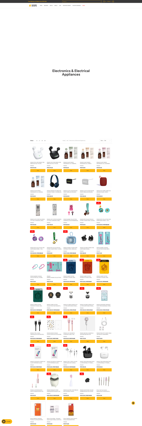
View (38, 170)
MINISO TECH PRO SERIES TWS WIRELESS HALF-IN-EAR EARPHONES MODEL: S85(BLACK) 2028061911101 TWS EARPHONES (54, 163)
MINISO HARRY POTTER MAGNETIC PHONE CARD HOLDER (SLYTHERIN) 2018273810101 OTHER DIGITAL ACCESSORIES (37, 305)
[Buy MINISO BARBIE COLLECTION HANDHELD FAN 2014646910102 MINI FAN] (71, 209)
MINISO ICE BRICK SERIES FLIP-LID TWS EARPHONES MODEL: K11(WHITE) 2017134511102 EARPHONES (70, 305)
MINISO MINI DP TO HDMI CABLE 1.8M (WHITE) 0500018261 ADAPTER (104, 334)
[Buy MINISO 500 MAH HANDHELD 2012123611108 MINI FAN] (87, 323)
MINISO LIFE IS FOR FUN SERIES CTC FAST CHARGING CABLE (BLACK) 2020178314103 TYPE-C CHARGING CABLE (37, 220)
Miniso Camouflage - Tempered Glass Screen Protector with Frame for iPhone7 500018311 (54, 419)
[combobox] (81, 1)
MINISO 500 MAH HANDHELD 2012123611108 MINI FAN (86, 334)
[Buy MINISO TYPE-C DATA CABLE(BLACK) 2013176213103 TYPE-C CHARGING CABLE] (37, 323)
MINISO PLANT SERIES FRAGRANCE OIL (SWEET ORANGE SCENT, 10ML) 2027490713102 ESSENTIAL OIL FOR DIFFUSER (87, 163)
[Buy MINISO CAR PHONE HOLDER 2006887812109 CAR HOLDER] (87, 380)
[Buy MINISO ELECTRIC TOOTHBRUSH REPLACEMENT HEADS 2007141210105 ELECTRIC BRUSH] (71, 380)
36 (42, 140)
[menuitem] (107, 1)
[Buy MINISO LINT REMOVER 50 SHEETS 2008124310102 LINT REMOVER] (37, 380)
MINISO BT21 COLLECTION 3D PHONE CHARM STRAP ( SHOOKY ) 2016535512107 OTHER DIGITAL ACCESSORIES (87, 220)
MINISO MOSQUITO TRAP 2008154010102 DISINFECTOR (53, 391)
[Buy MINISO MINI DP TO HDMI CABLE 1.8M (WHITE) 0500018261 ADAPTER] (104, 323)
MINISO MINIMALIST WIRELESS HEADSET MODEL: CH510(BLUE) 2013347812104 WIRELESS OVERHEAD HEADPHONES (54, 191)
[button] (133, 403)
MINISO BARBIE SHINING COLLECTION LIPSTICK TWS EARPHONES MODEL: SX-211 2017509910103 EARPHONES (54, 277)
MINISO (32, 165)
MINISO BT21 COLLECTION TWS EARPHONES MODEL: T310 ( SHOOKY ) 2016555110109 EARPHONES (104, 220)
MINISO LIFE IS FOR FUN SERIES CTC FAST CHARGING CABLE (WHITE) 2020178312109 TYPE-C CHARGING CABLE (54, 220)
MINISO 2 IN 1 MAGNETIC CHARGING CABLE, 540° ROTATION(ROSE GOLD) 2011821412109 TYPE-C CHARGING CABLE (69, 334)
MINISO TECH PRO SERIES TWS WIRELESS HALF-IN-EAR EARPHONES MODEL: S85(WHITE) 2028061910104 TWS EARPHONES (37, 163)
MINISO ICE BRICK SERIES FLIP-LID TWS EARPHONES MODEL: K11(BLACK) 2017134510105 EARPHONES (87, 305)
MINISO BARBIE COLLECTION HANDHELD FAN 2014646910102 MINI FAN (70, 220)
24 (39, 140)
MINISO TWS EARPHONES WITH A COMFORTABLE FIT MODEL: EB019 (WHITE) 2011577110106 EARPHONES (104, 362)
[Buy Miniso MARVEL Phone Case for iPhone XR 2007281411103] (71, 409)
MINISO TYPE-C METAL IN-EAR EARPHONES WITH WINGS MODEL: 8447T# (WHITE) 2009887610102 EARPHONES (70, 362)
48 (45, 140)
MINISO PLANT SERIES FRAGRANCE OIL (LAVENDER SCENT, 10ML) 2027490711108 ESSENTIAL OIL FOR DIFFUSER (103, 163)
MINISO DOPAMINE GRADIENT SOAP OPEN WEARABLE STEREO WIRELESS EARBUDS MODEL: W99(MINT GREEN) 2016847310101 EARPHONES (104, 305)
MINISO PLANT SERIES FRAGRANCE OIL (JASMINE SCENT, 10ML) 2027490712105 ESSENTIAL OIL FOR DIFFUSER (37, 191)
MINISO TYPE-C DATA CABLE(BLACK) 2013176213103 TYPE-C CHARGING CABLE (37, 334)
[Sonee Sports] (33, 5)
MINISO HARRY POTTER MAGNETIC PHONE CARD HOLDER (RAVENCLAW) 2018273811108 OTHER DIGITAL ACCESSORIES (70, 277)
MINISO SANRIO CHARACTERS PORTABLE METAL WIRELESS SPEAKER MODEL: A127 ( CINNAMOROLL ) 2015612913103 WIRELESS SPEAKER (70, 248)
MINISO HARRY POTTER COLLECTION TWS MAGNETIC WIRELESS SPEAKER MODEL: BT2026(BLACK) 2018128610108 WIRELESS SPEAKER (54, 305)
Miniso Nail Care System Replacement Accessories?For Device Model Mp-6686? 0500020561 (103, 391)
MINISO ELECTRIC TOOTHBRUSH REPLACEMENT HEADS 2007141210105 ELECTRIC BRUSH (70, 391)
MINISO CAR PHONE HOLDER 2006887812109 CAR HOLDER (86, 391)
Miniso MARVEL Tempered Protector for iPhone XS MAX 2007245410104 (36, 419)
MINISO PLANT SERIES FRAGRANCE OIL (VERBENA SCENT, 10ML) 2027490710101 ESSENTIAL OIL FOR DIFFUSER (70, 163)
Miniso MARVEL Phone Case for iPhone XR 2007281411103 (70, 419)
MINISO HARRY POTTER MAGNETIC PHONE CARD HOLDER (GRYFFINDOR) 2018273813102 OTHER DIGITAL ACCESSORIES (87, 277)
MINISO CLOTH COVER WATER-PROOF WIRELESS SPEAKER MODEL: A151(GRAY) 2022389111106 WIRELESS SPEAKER (87, 191)
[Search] (101, 1)
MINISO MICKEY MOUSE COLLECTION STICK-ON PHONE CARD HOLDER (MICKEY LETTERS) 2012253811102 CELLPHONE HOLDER (54, 334)
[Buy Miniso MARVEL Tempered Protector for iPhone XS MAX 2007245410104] (37, 409)
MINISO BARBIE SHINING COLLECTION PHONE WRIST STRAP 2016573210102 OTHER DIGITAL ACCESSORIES (103, 248)
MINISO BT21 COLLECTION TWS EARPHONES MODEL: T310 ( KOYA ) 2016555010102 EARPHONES (37, 248)
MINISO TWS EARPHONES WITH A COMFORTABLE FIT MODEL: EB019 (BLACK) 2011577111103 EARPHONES (87, 362)
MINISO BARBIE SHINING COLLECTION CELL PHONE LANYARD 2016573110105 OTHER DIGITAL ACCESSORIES (37, 277)
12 (36, 140)
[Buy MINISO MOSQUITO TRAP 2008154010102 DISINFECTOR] (54, 380)
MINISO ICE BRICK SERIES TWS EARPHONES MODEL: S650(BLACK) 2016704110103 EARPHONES (87, 248)
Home (64, 140)
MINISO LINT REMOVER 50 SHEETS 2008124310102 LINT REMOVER (36, 391)
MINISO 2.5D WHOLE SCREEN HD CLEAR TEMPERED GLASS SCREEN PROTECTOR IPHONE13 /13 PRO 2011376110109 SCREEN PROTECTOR (37, 362)
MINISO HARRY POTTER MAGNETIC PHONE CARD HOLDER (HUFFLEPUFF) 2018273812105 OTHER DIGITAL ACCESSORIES (103, 277)
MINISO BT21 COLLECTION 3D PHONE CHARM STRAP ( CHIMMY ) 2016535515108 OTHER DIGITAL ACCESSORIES (54, 248)
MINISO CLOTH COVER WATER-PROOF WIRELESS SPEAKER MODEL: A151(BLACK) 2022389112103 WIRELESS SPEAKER (70, 191)
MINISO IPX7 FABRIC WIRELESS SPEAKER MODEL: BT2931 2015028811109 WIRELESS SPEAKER (104, 191)
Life (67, 140)
